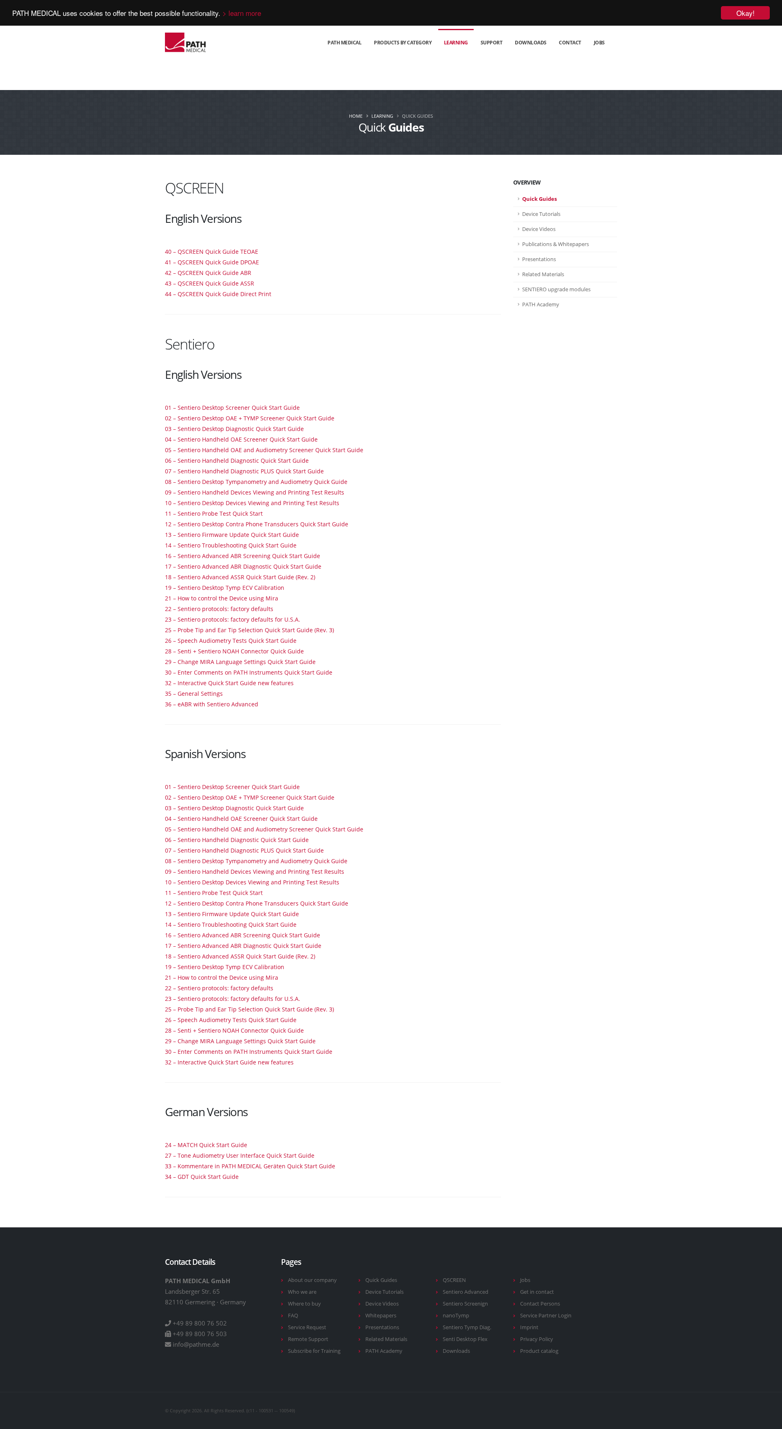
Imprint (529, 1327)
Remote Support (308, 1339)
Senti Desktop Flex (465, 1339)
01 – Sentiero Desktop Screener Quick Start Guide (232, 407)
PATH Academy (383, 1351)
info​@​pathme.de (196, 1344)
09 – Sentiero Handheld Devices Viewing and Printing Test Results (254, 492)
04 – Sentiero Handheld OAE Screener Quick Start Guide (241, 439)
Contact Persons (540, 1303)
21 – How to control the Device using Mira (221, 598)
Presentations (382, 1327)
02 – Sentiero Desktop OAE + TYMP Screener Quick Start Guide (249, 418)
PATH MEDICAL (344, 42)
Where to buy (304, 1303)
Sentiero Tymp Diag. (467, 1327)
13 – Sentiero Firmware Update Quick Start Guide (232, 535)
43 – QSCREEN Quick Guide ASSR (209, 283)
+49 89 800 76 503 (200, 1334)
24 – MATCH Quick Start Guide (206, 1145)
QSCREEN (454, 1280)
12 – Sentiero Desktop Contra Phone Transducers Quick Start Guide (256, 524)
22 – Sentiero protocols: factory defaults (219, 609)
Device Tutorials (384, 1291)
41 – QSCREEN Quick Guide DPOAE (212, 262)
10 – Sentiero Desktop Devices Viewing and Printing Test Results (252, 503)
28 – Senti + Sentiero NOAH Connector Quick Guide (234, 651)
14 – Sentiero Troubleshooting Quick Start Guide (231, 545)
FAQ (293, 1315)
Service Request (307, 1327)
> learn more (241, 13)
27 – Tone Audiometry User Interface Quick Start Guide (239, 1155)
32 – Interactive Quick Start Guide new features (229, 683)
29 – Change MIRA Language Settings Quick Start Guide (240, 662)
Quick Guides (381, 1280)
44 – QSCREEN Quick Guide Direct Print (218, 294)
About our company (312, 1280)
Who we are (302, 1291)
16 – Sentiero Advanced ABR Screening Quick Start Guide (242, 556)
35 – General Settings (194, 693)
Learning (456, 42)
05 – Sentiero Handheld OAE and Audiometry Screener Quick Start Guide (264, 450)
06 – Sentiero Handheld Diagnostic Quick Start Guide (237, 460)
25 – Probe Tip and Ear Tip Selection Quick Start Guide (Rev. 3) (249, 630)
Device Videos (382, 1303)
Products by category (402, 42)
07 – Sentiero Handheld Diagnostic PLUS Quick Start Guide (244, 471)
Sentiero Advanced (465, 1291)
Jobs (599, 42)
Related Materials (386, 1339)
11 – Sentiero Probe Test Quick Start (214, 513)
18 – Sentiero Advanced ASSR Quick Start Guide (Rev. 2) (240, 577)
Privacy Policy (536, 1339)
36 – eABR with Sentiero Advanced (211, 704)
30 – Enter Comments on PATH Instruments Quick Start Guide (248, 672)
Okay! (745, 13)
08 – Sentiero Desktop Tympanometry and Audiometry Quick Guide (256, 482)
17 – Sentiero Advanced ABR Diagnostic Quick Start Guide (243, 566)
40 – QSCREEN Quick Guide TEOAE (211, 251)
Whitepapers (380, 1315)
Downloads (531, 42)
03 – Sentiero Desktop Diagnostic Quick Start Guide (234, 429)
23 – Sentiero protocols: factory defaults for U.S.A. (232, 619)
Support (492, 42)
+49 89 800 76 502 (200, 1323)
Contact (570, 42)
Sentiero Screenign (465, 1303)
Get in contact (537, 1291)
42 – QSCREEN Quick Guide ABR (208, 273)
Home (355, 116)
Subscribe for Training (314, 1351)
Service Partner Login (545, 1315)
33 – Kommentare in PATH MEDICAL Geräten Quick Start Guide (250, 1166)
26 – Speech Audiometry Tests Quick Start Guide (231, 640)
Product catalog (539, 1351)
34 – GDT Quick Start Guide (202, 1177)
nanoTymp (456, 1315)
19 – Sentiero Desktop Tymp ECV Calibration (224, 587)
